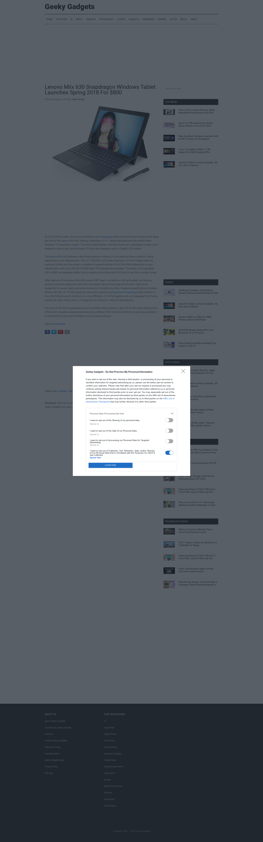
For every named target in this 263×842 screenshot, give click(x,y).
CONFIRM (110, 465)
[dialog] (131, 421)
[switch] (169, 420)
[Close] (184, 372)
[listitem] (131, 413)
